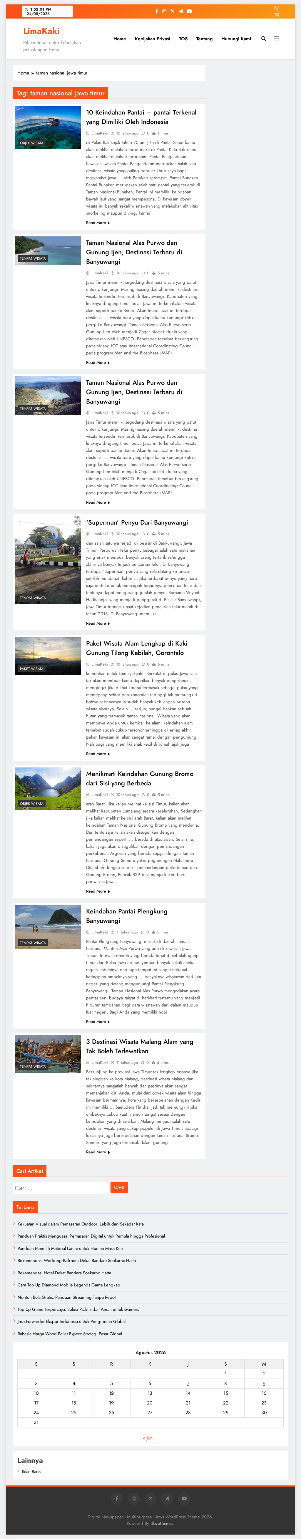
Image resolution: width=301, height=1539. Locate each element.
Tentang (204, 38)
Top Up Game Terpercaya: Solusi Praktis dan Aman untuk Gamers (78, 1309)
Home (119, 38)
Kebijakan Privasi (152, 38)
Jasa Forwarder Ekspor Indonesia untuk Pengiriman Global (72, 1321)
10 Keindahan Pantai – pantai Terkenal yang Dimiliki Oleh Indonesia (141, 116)
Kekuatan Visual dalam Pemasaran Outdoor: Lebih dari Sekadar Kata (81, 1224)
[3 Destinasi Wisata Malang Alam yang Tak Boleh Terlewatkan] (48, 1054)
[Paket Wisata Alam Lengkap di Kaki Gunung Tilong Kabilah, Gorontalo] (48, 656)
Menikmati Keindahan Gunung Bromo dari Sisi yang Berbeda (139, 778)
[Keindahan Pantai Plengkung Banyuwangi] (48, 927)
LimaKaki (41, 31)
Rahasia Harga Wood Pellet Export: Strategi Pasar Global (70, 1334)
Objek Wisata (32, 143)
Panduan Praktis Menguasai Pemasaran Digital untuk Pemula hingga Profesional (91, 1236)
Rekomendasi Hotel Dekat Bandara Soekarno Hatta (64, 1273)
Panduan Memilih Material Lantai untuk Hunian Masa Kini (70, 1248)
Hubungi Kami (236, 38)
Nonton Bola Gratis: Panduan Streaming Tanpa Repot (67, 1297)
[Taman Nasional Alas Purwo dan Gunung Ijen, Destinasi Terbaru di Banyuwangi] (48, 250)
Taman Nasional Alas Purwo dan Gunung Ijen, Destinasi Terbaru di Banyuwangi (134, 252)
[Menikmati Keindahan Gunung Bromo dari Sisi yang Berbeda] (48, 788)
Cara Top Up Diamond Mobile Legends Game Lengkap (69, 1285)
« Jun (148, 1437)
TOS (183, 38)
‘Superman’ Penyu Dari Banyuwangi (137, 522)
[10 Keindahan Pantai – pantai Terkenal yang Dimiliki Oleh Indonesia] (48, 127)
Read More (96, 222)
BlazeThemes (161, 1523)
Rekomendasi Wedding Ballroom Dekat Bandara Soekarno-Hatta (77, 1260)
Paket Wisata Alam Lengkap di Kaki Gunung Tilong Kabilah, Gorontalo (137, 648)
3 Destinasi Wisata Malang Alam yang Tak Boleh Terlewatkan (139, 1046)
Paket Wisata (32, 668)
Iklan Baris (31, 1471)
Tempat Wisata (33, 258)
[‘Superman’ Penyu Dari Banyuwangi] (48, 560)
